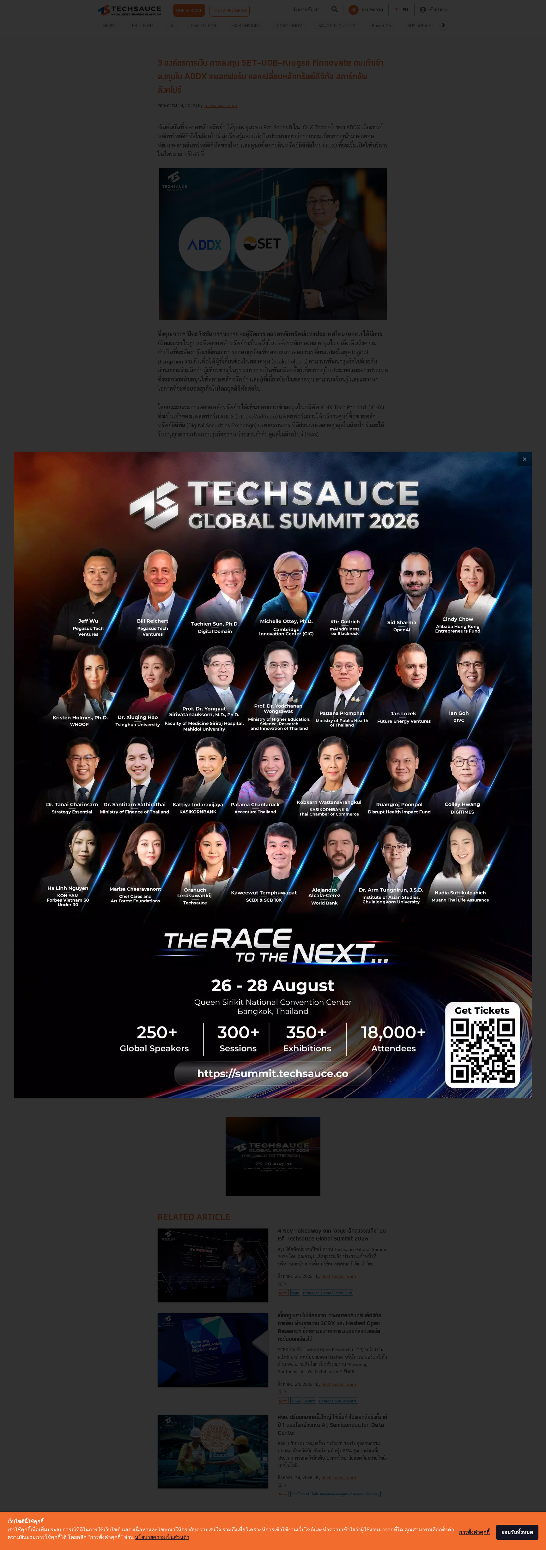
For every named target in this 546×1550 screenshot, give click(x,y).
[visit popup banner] (273, 775)
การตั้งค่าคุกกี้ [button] (474, 1532)
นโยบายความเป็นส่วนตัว (162, 1537)
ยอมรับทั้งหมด (517, 1532)
